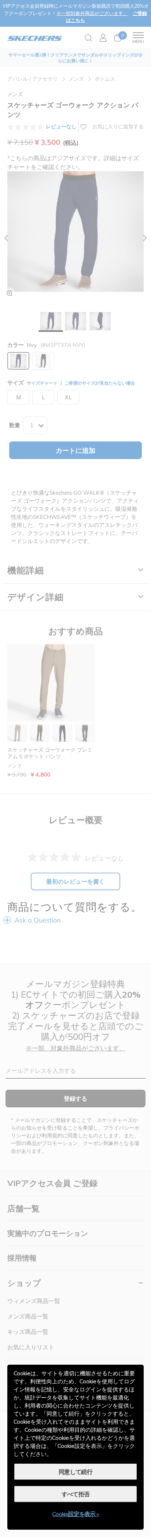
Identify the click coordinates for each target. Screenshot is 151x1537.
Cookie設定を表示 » (75, 1514)
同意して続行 (75, 1471)
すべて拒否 (76, 1494)
